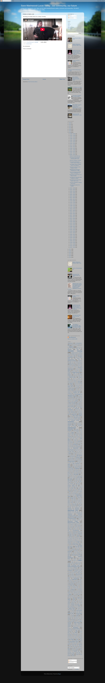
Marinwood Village (73, 521)
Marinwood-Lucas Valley (73, 522)
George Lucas (77, 445)
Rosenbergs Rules (75, 587)
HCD (70, 453)
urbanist (71, 647)
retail (80, 581)
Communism (70, 393)
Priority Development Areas (74, 566)
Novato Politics (76, 544)
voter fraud (77, 648)
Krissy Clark (75, 482)
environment (70, 429)
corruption (77, 397)
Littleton (70, 491)
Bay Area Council (72, 364)
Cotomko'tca (74, 398)
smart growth (79, 610)
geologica (72, 445)
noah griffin (69, 543)
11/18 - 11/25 (72, 143)
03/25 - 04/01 (72, 229)
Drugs (79, 419)
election (75, 424)
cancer (80, 379)
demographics (70, 409)
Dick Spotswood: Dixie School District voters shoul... (75, 180)
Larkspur (79, 484)
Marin (69, 498)
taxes (76, 632)
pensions (70, 551)
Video (69, 648)
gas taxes (79, 443)
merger (77, 529)
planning (69, 556)
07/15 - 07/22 (72, 204)
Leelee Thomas (70, 489)
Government (75, 448)
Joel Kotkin (76, 474)
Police (69, 558)
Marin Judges (70, 505)
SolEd (77, 615)
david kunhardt (71, 406)
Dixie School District (77, 415)
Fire (73, 435)
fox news (77, 437)
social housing (72, 614)
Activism (69, 349)
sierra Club (77, 607)
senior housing (70, 606)
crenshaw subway (71, 399)
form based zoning (71, 437)
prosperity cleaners (77, 571)
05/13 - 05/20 (72, 218)
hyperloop (79, 466)
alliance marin (79, 355)
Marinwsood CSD (70, 523)
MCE (72, 527)
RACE (69, 574)
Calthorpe (69, 379)
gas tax (75, 443)
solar (73, 615)
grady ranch (71, 451)
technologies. (76, 634)
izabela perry (71, 470)
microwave (74, 531)
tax (72, 632)
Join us (69, 24)
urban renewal (74, 646)
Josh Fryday (74, 475)
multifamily (75, 539)
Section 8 (72, 602)
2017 (70, 249)
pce (79, 550)
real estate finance (74, 577)
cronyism (76, 400)
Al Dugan (74, 355)
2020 (70, 129)
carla (69, 381)
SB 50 (69, 595)
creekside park (79, 398)
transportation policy (73, 641)
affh (77, 349)
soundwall (69, 618)
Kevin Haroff (79, 480)
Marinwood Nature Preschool (76, 516)
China (72, 385)
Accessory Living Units (76, 348)
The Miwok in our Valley (77, 87)
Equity (77, 429)
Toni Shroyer (76, 638)
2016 (70, 250)
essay (81, 430)
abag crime (79, 347)
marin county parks (75, 503)
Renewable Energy (79, 580)
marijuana (79, 497)
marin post (74, 505)
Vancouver (79, 647)
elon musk (79, 424)
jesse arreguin (70, 474)
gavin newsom (70, 444)
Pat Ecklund (71, 550)
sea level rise (74, 601)
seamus (79, 601)
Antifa (79, 359)
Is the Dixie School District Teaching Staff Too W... (75, 158)
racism (72, 574)
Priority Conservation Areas (73, 565)
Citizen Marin (70, 386)
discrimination (75, 413)
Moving (75, 536)
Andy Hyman (77, 358)
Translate (77, 669)
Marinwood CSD (73, 510)
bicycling (74, 365)
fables (72, 432)
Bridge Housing (76, 372)
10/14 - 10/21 (72, 151)
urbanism (80, 646)
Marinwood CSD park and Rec (74, 511)
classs (80, 388)
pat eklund (76, 550)
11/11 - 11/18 (72, 145)
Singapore (79, 608)
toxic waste (71, 639)
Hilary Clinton (78, 456)
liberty (69, 490)
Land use (78, 483)
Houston (69, 463)
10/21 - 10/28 (72, 149)
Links (69, 25)
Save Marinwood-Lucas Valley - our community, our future (49, 5)
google (69, 448)
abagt (68, 348)
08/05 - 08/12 (72, 199)
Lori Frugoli (79, 492)
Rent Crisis (76, 581)
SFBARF (79, 606)
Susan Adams (76, 628)
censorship (80, 382)
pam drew (69, 549)
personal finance (76, 551)
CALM (74, 378)
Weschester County (71, 652)
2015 (70, 252)
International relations (71, 469)
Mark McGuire (78, 524)
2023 (70, 124)
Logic (69, 492)
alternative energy (72, 356)
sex (75, 606)
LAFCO (79, 482)
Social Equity (79, 613)
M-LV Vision (73, 495)
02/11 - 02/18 (72, 239)
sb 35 (75, 594)
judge (75, 476)
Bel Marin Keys (79, 364)
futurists (75, 441)
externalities (77, 431)
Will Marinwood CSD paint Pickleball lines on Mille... (75, 170)
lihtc (71, 490)
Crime (77, 399)
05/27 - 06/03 (72, 215)
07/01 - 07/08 (72, 207)
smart (73, 610)
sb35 (81, 596)
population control (70, 563)
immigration (70, 467)
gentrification (75, 444)
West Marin (78, 652)
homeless (78, 457)
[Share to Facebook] (44, 42)
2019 (70, 130)
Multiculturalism (70, 539)
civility (78, 387)
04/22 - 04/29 (72, 223)
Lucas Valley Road (75, 493)
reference (69, 579)
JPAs (71, 476)
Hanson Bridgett (73, 452)
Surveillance (75, 627)
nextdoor (74, 542)
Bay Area (80, 363)
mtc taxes (79, 537)
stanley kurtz (71, 621)
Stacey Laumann (79, 620)
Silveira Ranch (72, 608)
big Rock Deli (80, 365)
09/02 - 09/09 (72, 192)
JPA (68, 476)
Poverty (79, 564)
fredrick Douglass (75, 438)
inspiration (77, 468)
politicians (74, 560)
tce (80, 633)
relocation (70, 580)
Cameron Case (75, 379)
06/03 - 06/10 (72, 213)
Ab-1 (76, 345)
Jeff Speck (74, 473)
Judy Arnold (79, 476)
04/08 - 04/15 (72, 226)
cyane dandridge (74, 401)
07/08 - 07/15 (72, 205)
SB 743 (72, 595)
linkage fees (75, 490)
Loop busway (74, 492)
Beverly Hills (69, 365)
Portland (69, 564)
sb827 (69, 599)
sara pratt (80, 593)
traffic (77, 639)
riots (68, 585)
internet (76, 469)
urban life (69, 646)
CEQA (71, 384)
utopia (75, 647)
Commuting (71, 394)
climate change (71, 389)
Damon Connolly (72, 402)
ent (79, 426)
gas (71, 443)
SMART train (70, 613)
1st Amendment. (78, 343)
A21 (68, 345)
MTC (78, 536)
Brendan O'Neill (73, 371)
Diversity (80, 414)
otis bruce (77, 548)
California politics (72, 377)
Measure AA (75, 528)
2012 (70, 257)
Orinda (74, 548)
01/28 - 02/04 (72, 242)
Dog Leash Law (77, 416)
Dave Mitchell (79, 405)
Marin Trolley (78, 506)
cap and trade (70, 380)
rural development (79, 588)
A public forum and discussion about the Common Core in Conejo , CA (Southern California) (77, 52)
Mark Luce (73, 524)
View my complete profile (72, 338)
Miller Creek (72, 535)
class (77, 388)
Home (44, 79)
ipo (79, 469)
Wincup (69, 654)
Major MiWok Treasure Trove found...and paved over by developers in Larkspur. (77, 106)
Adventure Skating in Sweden (75, 160)
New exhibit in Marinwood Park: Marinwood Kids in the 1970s (77, 79)
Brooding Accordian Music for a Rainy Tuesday (76, 175)
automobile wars (70, 363)
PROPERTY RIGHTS (78, 570)
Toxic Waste (70, 28)
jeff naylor (69, 473)
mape (74, 496)
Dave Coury (73, 405)
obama (75, 545)
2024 (70, 122)
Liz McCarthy (75, 491)
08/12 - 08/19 (72, 197)
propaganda (70, 570)
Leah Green (73, 488)
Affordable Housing (75, 351)
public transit (78, 573)
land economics (70, 483)
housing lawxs (80, 461)
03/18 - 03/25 (72, 231)
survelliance (70, 628)
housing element (71, 461)
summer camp (75, 626)
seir (78, 602)
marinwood (77, 507)
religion (80, 579)
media (80, 528)
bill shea (73, 367)
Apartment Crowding (72, 360)
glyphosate (79, 446)
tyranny (69, 644)
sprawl (72, 619)
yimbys (77, 654)
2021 (70, 127)
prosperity (70, 571)
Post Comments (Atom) (32, 81)
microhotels (69, 531)
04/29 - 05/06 (72, 221)
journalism (79, 475)
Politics (80, 560)
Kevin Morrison (70, 481)
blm (76, 367)
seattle (69, 602)
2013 (70, 255)
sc (77, 599)
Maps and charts (71, 27)
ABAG (71, 347)
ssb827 (79, 619)
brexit (78, 371)
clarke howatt (71, 388)
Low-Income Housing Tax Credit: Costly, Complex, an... (76, 162)
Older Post (62, 79)
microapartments (76, 530)
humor (69, 466)
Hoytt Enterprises (76, 463)
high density (79, 455)
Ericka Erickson (76, 430)
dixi (70, 415)
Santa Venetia (75, 593)
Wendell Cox (76, 651)
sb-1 (76, 595)
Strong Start (79, 625)
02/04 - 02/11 (72, 240)
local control (80, 491)
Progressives (74, 569)
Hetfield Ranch (73, 455)
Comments (71, 17)
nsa (72, 545)
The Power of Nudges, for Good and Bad (77, 96)
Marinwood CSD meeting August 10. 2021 (76, 275)
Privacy (75, 567)
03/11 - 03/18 (72, 232)
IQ (81, 469)
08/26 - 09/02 (72, 194)
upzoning (80, 644)
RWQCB (73, 589)
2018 (70, 132)
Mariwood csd (77, 523)
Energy (74, 426)
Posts (70, 15)
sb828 (74, 599)
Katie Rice (70, 480)
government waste (78, 449)
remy (74, 580)
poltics (73, 562)
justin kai (78, 477)
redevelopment (76, 578)
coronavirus (71, 397)
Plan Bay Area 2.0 (76, 555)
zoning (73, 655)
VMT (73, 648)
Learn (80, 488)
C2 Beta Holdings (71, 376)
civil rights (74, 387)
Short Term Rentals (71, 607)
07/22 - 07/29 (72, 202)
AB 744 (73, 345)
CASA (79, 381)
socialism (78, 614)
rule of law (73, 588)
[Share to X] (43, 42)
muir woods (79, 538)
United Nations (74, 644)
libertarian (79, 489)
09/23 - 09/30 (72, 188)
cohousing (69, 392)
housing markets (71, 462)
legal (75, 489)
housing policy (78, 462)
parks (81, 549)
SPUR (76, 619)
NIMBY (78, 542)
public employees (73, 572)
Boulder (78, 370)
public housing (71, 573)
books (74, 370)
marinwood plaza (72, 518)
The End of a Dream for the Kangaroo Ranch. (75, 167)
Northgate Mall (74, 543)
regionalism (74, 579)
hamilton (69, 452)
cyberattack (80, 401)
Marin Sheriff (71, 506)
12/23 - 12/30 (72, 135)
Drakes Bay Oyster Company (72, 419)
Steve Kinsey (77, 622)
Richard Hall (71, 584)
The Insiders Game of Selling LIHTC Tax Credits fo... (75, 165)
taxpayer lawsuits (75, 633)
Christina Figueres (78, 385)
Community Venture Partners (77, 393)
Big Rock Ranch (71, 366)
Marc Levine (79, 496)
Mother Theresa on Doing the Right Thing (77, 45)
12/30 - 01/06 (72, 133)
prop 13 (79, 569)
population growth (78, 563)
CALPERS (78, 378)
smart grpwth (72, 612)
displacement (73, 414)
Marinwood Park (71, 517)
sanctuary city (70, 593)
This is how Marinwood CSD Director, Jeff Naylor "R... (75, 173)
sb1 (80, 595)
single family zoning (71, 609)
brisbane (69, 373)
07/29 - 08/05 (72, 200)
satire (70, 594)
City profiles (77, 386)
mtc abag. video (70, 537)
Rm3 (78, 585)
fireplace (77, 435)
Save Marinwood (72, 337)
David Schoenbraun (79, 406)
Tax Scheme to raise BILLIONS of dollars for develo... (76, 178)
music (80, 539)
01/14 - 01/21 (72, 245)
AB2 (78, 345)
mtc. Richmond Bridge (71, 538)
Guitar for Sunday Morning (75, 156)
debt (70, 407)
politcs (75, 558)
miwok (77, 535)
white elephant (78, 653)
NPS (69, 545)
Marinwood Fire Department (74, 509)
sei (76, 602)
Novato (70, 544)
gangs (79, 441)
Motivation (70, 536)
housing (80, 458)
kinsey (76, 481)
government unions (71, 449)
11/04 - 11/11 (72, 146)
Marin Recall (80, 505)
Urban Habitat (78, 645)
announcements (71, 359)
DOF (71, 416)
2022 (70, 126)
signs (81, 607)
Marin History (74, 504)
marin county (70, 502)
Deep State (75, 407)
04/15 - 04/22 (72, 224)
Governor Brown (70, 450)
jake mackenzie (76, 470)
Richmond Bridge (78, 584)
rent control (71, 581)
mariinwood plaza (73, 497)
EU (73, 431)
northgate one (80, 543)
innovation (72, 468)
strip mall (74, 625)
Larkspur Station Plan (72, 485)
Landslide (73, 484)
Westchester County (71, 653)
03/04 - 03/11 (72, 234)
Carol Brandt (74, 381)
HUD (69, 464)
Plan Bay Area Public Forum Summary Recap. (77, 316)
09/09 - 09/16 (72, 191)
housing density (78, 460)
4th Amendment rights (76, 344)
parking (77, 549)
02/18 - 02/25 (72, 237)
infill (68, 468)
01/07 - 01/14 (72, 247)
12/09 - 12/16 (72, 138)
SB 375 (78, 594)
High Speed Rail (72, 456)
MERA (74, 529)
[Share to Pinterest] (45, 42)
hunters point (74, 466)
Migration (70, 532)
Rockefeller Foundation (75, 586)
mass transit (77, 525)
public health (80, 572)
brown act (75, 373)
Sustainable (70, 631)
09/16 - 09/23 (72, 189)
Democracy (77, 408)
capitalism (74, 380)
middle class (80, 531)
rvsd (69, 589)
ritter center (72, 585)
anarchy (77, 357)
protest (69, 572)
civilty (81, 387)
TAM (76, 631)
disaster (70, 413)
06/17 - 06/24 (72, 210)
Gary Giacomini (70, 442)
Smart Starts (79, 612)
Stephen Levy (76, 621)
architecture (80, 360)
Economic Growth (75, 420)
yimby (72, 654)
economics (71, 421)
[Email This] (41, 42)
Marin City (73, 498)
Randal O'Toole (79, 574)
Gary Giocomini (76, 442)
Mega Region (70, 529)
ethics (70, 431)
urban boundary (72, 645)
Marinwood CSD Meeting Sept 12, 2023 (77, 114)
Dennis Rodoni (78, 409)
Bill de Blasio (77, 366)
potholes (74, 564)
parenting (73, 549)
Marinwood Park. (79, 517)
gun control (79, 451)
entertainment (28, 43)
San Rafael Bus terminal (76, 592)
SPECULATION (76, 618)
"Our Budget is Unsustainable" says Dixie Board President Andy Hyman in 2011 (77, 326)
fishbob (74, 436)
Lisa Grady (80, 490)
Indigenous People (77, 467)
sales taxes (80, 589)
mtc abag (75, 537)
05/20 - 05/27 (72, 216)
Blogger (59, 673)
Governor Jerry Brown (78, 450)
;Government (70, 343)
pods (77, 557)
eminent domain (71, 425)
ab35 (81, 345)
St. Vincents (73, 620)
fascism (69, 435)
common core (76, 392)
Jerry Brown (79, 473)
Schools (73, 600)
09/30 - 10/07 (72, 154)
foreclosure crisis (79, 436)
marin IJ (79, 504)
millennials (80, 533)
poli (80, 557)
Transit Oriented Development (77, 640)
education (69, 424)
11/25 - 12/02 (72, 141)
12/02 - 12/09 (72, 140)
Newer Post (26, 79)
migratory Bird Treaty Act (77, 532)
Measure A (69, 528)
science (78, 600)
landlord (69, 484)
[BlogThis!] (42, 42)
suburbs (69, 626)
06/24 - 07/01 (72, 208)
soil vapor (69, 615)
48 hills (71, 344)
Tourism (80, 638)
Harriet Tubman (79, 452)
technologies (70, 634)
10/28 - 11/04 (72, 148)
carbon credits (80, 380)
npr (81, 544)
